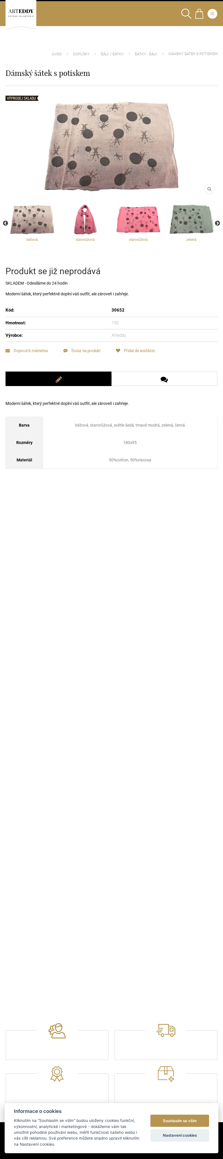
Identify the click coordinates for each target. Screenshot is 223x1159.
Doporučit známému (30, 350)
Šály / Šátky (112, 54)
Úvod (57, 54)
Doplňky (81, 54)
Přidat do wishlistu (139, 350)
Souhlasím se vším (180, 1120)
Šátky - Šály (146, 54)
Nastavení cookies (180, 1135)
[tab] (59, 379)
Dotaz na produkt (85, 350)
